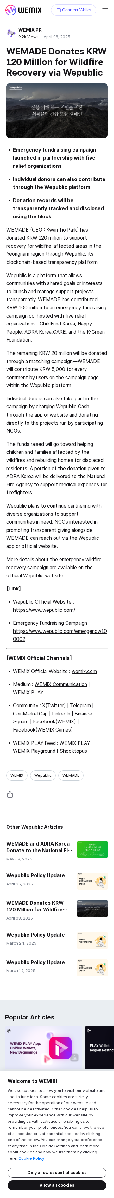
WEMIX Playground (34, 751)
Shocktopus (73, 751)
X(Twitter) (54, 705)
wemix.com (84, 671)
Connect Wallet (76, 9)
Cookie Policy (31, 1158)
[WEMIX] (23, 10)
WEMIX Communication (61, 684)
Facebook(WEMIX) (54, 722)
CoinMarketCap (30, 714)
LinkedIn (61, 714)
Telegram (80, 705)
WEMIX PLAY (28, 693)
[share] (10, 794)
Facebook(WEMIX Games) (43, 730)
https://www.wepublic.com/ (44, 610)
